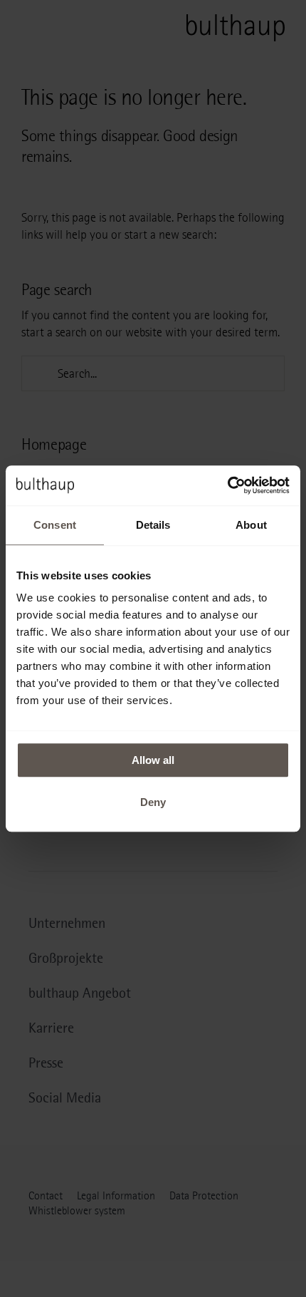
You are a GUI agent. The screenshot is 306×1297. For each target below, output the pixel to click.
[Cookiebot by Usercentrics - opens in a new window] (227, 485)
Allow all (153, 760)
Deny (153, 802)
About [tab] (251, 525)
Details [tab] (153, 525)
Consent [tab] (54, 525)
